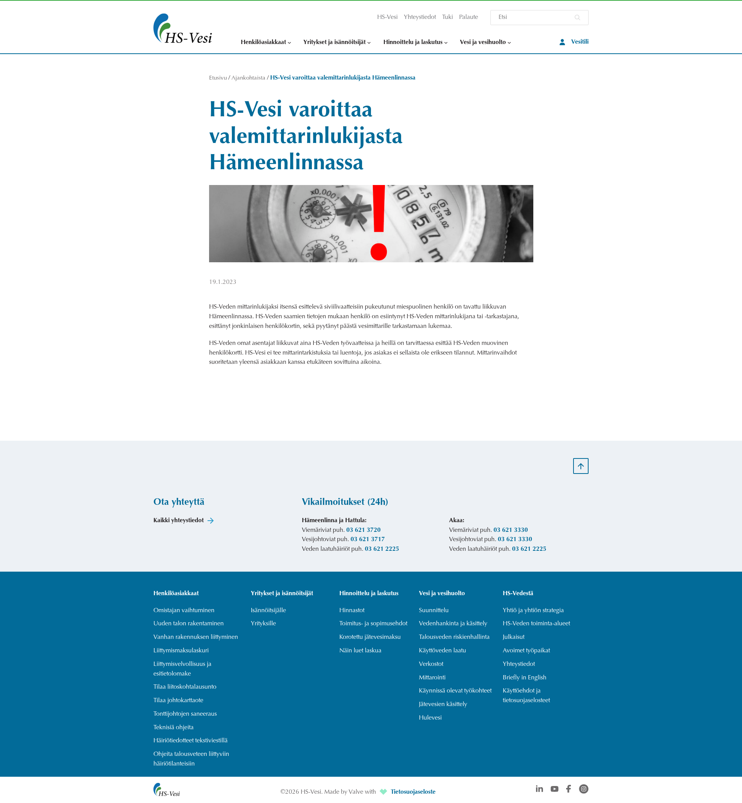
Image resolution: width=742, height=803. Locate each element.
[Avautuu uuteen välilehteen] (384, 792)
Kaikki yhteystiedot (178, 521)
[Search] (577, 17)
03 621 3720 (363, 530)
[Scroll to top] (581, 466)
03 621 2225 (382, 549)
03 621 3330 (511, 530)
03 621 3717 (368, 539)
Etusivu (218, 78)
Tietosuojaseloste (413, 792)
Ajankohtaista (248, 78)
